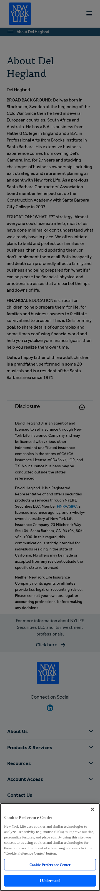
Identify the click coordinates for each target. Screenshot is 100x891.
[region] (50, 847)
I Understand (50, 880)
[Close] (92, 809)
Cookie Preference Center (50, 865)
